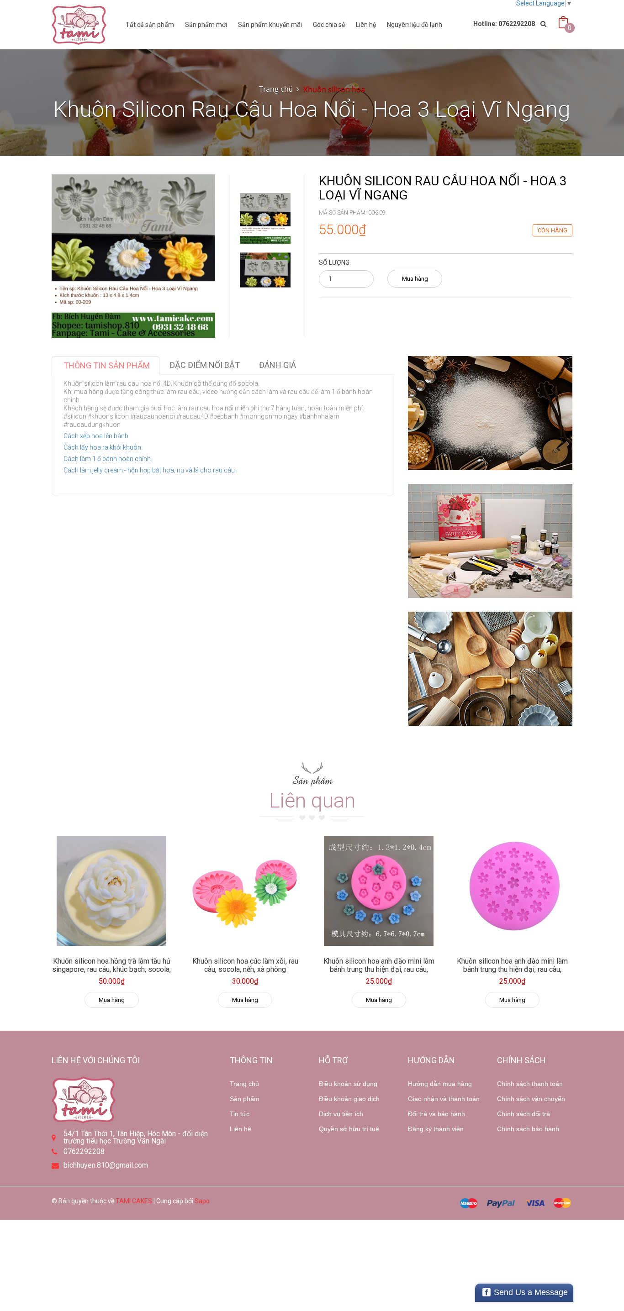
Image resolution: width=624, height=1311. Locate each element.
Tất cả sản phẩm (150, 24)
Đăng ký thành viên (436, 1129)
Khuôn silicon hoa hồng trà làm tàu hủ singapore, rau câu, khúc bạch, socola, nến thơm (111, 969)
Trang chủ (276, 89)
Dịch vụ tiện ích (341, 1113)
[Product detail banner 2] (490, 541)
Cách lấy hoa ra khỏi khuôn (102, 447)
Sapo (202, 1201)
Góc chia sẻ (329, 24)
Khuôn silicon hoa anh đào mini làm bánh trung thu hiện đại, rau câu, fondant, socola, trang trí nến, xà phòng (378, 973)
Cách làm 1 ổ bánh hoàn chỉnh (107, 458)
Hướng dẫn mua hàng (440, 1083)
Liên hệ (366, 24)
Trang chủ (244, 1083)
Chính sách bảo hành (528, 1129)
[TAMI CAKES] (79, 25)
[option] (265, 218)
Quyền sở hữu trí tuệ (349, 1129)
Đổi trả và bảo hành (436, 1113)
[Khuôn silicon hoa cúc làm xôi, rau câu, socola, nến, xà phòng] (245, 891)
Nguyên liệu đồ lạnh (414, 24)
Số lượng (334, 262)
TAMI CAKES (134, 1201)
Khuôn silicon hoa (334, 89)
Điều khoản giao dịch (349, 1098)
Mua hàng (415, 278)
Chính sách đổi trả (523, 1113)
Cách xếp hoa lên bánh (95, 436)
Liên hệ (240, 1129)
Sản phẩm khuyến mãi (270, 24)
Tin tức (239, 1113)
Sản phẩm (244, 1098)
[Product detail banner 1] (490, 413)
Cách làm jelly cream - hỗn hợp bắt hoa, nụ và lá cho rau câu (149, 470)
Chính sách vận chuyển (531, 1098)
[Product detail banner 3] (490, 669)
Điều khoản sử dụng (348, 1083)
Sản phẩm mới (206, 24)
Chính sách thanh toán (530, 1083)
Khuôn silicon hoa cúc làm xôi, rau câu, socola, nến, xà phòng (245, 965)
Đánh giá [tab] (277, 365)
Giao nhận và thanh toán (444, 1098)
